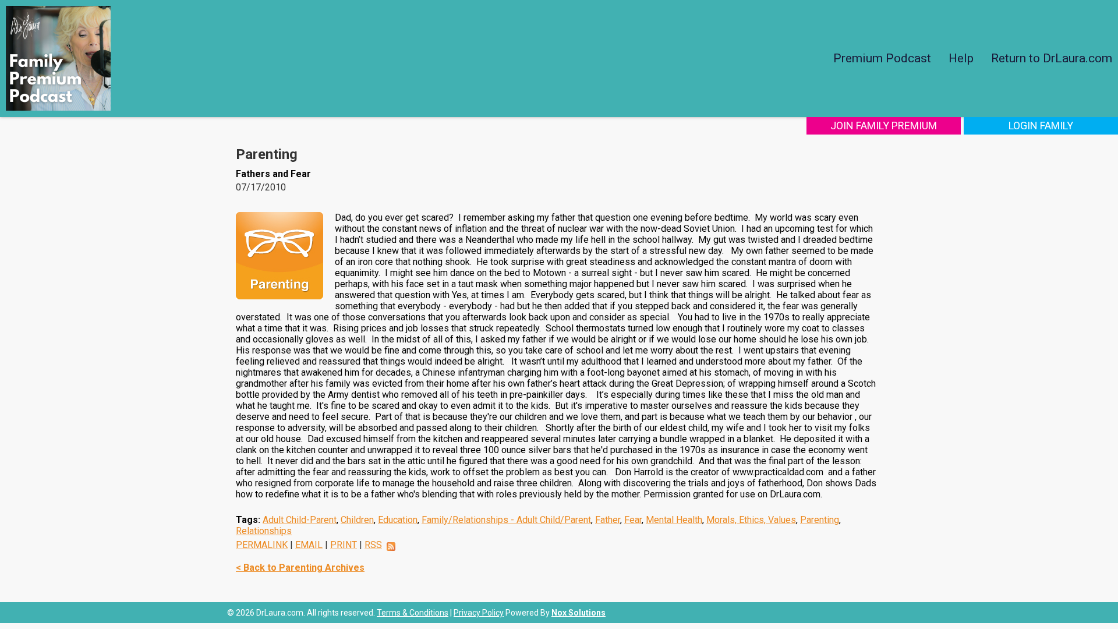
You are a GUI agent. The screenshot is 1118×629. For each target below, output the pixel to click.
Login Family (1041, 125)
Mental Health (674, 519)
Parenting (819, 519)
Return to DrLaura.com (1051, 58)
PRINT (343, 544)
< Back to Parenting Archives (300, 567)
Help (961, 58)
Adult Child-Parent (300, 519)
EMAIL (309, 544)
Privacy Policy (479, 612)
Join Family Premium (883, 125)
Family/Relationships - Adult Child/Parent (506, 519)
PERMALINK (262, 544)
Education (398, 519)
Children (357, 519)
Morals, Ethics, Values (751, 519)
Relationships (264, 530)
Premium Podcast (882, 58)
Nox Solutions (578, 612)
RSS (373, 544)
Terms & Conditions (412, 612)
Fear (633, 519)
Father (607, 519)
